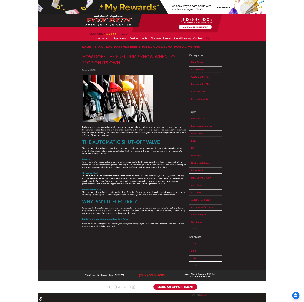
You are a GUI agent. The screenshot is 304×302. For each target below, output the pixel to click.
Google (117, 287)
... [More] (193, 228)
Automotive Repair (201, 200)
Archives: (195, 236)
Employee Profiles (200, 84)
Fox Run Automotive (202, 126)
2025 (194, 251)
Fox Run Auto (198, 118)
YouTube (132, 287)
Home (97, 38)
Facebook (109, 287)
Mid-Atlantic (197, 170)
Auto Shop (196, 192)
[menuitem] (97, 38)
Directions (156, 38)
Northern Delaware (201, 163)
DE (192, 148)
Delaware (196, 155)
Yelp (125, 287)
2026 (194, 243)
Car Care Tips (198, 91)
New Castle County (201, 178)
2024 (194, 258)
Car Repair (196, 222)
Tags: (192, 112)
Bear (193, 141)
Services (134, 38)
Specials (144, 38)
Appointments (121, 38)
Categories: (196, 55)
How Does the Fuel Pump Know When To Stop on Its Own (153, 47)
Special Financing (182, 38)
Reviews (167, 38)
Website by (199, 295)
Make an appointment (195, 27)
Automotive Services (202, 207)
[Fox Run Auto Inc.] (108, 20)
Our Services (197, 69)
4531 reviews (122, 34)
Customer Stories (200, 77)
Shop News (197, 62)
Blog (208, 38)
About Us (106, 38)
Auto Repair (197, 185)
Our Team (198, 38)
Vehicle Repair (198, 214)
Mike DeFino (197, 133)
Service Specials (199, 99)
